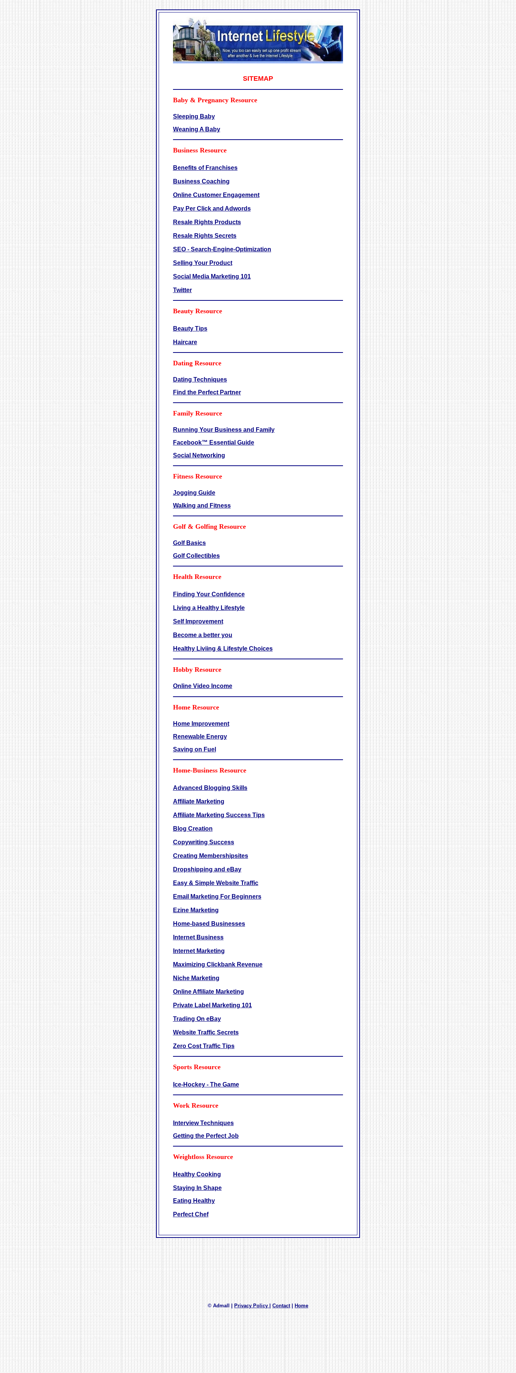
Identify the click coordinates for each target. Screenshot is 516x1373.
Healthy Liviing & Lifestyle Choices (223, 648)
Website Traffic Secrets (206, 1032)
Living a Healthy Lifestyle (209, 608)
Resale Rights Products (207, 222)
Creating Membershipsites (210, 856)
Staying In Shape (197, 1188)
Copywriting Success (203, 842)
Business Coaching (201, 181)
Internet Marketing (199, 951)
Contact (281, 1305)
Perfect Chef (191, 1214)
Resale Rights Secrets (204, 235)
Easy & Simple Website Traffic (215, 883)
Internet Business (198, 937)
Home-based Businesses (209, 923)
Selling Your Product (202, 263)
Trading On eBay (197, 1019)
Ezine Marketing (196, 910)
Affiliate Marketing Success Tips (219, 815)
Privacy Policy (251, 1305)
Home (301, 1305)
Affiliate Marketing (198, 801)
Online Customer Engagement (216, 195)
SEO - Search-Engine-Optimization (222, 249)
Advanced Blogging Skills (210, 788)
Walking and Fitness (202, 505)
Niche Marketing (196, 978)
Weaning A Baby (196, 129)
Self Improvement (198, 621)
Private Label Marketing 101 (212, 1005)
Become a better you (202, 635)
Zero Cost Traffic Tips (204, 1046)
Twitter (182, 290)
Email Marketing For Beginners (217, 896)
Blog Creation (193, 828)
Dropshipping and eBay (207, 869)
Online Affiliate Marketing (208, 991)
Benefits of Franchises (205, 168)
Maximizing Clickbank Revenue (218, 964)
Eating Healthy (194, 1201)
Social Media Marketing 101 (212, 276)
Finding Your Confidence (209, 594)
